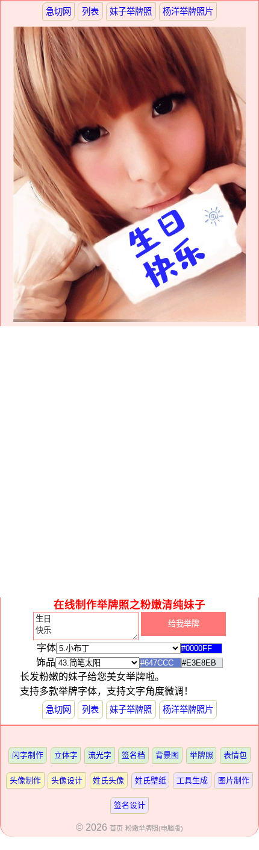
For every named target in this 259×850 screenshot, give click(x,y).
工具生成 (192, 780)
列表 (90, 11)
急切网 (58, 11)
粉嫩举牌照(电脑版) (154, 828)
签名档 (133, 755)
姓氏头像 (108, 780)
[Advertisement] (129, 461)
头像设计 (67, 780)
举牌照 (201, 755)
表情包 (235, 755)
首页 (116, 828)
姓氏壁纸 (150, 780)
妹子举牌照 (131, 11)
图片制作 (233, 780)
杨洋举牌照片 (188, 11)
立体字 (66, 755)
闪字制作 (27, 755)
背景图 (167, 755)
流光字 (99, 755)
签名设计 (129, 805)
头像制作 (25, 780)
